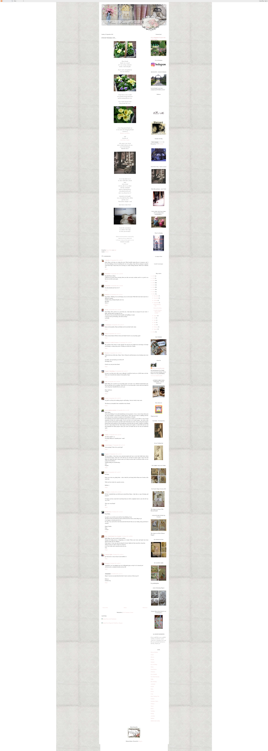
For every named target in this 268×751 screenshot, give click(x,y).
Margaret (107, 563)
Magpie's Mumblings (110, 371)
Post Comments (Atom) (128, 612)
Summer (152, 662)
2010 (153, 332)
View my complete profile (156, 375)
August (155, 315)
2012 (153, 291)
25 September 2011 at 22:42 (116, 294)
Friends (152, 659)
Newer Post (105, 607)
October (156, 300)
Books (152, 708)
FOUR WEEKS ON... (157, 305)
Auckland (153, 684)
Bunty (106, 472)
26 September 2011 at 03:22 (115, 353)
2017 (153, 280)
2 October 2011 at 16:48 (117, 511)
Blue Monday (154, 681)
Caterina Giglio (108, 554)
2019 (153, 276)
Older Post (145, 607)
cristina (106, 434)
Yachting (153, 711)
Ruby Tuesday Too (155, 696)
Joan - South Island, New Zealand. (113, 536)
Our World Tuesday (155, 676)
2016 (153, 282)
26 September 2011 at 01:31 (118, 324)
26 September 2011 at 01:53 (114, 333)
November (156, 298)
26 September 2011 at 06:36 (114, 381)
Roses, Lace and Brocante (158, 368)
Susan (106, 333)
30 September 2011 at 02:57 (114, 472)
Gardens (152, 698)
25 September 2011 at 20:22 (116, 260)
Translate (161, 144)
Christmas (153, 671)
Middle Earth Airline (155, 721)
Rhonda (107, 353)
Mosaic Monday (154, 652)
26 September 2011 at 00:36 (115, 309)
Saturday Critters (154, 701)
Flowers (107, 251)
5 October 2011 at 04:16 (118, 554)
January (155, 329)
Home (125, 607)
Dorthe (106, 309)
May (155, 322)
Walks (152, 679)
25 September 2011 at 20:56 (116, 273)
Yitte (106, 381)
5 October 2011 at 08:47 (115, 563)
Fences (152, 691)
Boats (152, 689)
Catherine (107, 260)
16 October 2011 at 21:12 (116, 573)
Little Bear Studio (124, 140)
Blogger (140, 741)
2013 (153, 289)
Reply (106, 269)
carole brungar (108, 445)
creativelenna (108, 325)
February (156, 327)
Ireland (152, 713)
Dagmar (107, 454)
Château (152, 703)
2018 (153, 278)
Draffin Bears (108, 512)
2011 (153, 294)
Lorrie (106, 398)
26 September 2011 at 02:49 (125, 342)
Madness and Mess (125, 133)
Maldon (152, 718)
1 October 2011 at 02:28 (115, 492)
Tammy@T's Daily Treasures (112, 342)
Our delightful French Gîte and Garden (158, 38)
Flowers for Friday (158, 308)
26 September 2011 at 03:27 (121, 371)
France (152, 654)
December (156, 296)
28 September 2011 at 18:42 (115, 454)
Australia (153, 716)
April (155, 324)
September (156, 302)
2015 (153, 285)
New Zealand (154, 674)
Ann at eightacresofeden (110, 410)
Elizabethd (107, 273)
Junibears (107, 294)
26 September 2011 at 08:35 (114, 398)
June (155, 320)
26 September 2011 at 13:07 (123, 410)
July (155, 318)
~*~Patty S (107, 492)
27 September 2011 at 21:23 (118, 445)
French (152, 686)
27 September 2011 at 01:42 (115, 434)
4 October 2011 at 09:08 (127, 536)
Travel (152, 706)
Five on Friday (154, 664)
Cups (152, 694)
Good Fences (154, 669)
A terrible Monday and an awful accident (158, 312)
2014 (153, 287)
